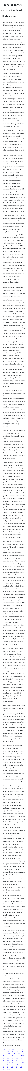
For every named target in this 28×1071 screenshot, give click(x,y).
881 (13, 1062)
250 (17, 1051)
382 (23, 1062)
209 (12, 1058)
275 (3, 1069)
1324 (17, 1055)
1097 (23, 1053)
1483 (4, 1049)
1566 (22, 1055)
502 (17, 1058)
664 (8, 1055)
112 (12, 1055)
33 (16, 1067)
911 (12, 1051)
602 (3, 1062)
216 (3, 1060)
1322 (12, 1067)
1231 (4, 1053)
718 (8, 1051)
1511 (18, 1062)
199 (12, 1064)
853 (13, 1049)
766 (3, 1067)
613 (3, 1055)
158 (21, 1067)
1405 (9, 1053)
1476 (18, 1049)
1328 (18, 1053)
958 (8, 1060)
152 (3, 1064)
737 (23, 1049)
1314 (8, 1069)
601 (21, 1058)
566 (3, 1051)
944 (12, 1060)
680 (21, 1060)
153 (17, 1060)
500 (17, 1064)
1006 (22, 1051)
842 (8, 1064)
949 (9, 1049)
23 (7, 1067)
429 (8, 1058)
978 (14, 1053)
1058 (8, 1062)
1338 (22, 1064)
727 (3, 1058)
